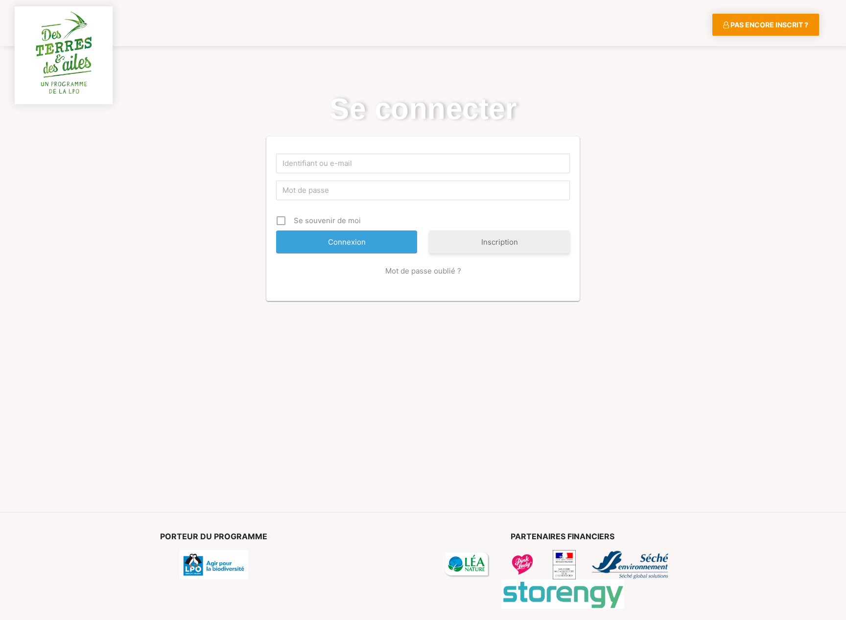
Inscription (499, 242)
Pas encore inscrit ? (768, 25)
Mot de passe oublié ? (423, 271)
